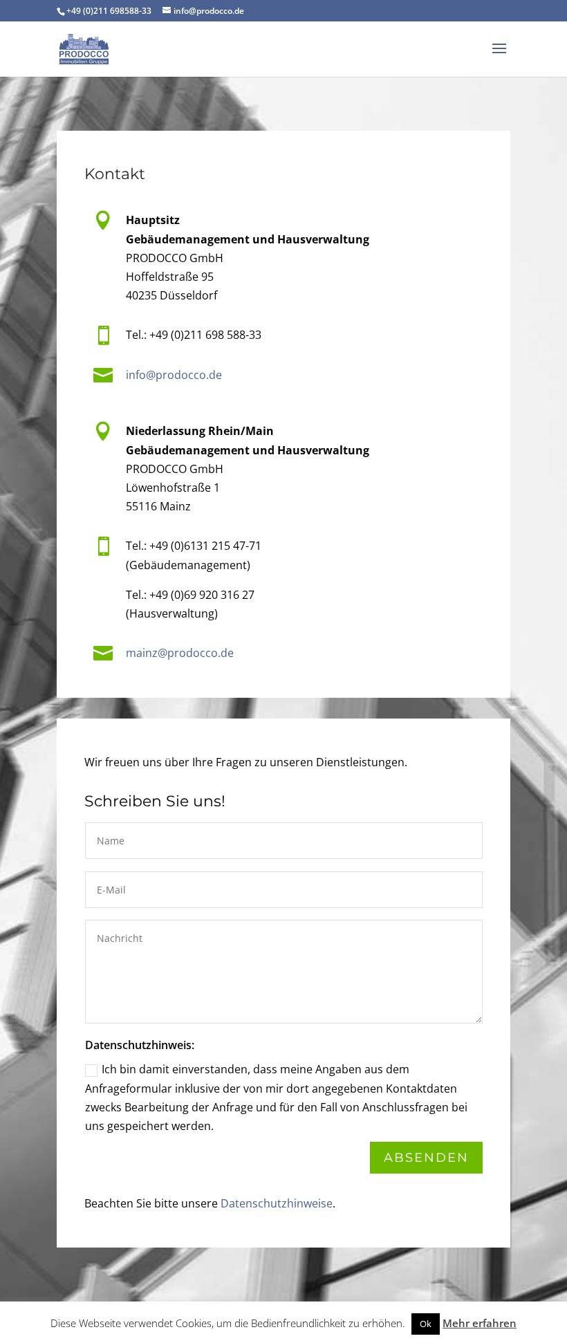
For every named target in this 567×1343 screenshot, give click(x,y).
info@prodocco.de (174, 374)
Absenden (426, 1157)
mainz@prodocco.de (180, 652)
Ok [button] (425, 1323)
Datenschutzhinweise (277, 1203)
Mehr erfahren (480, 1323)
